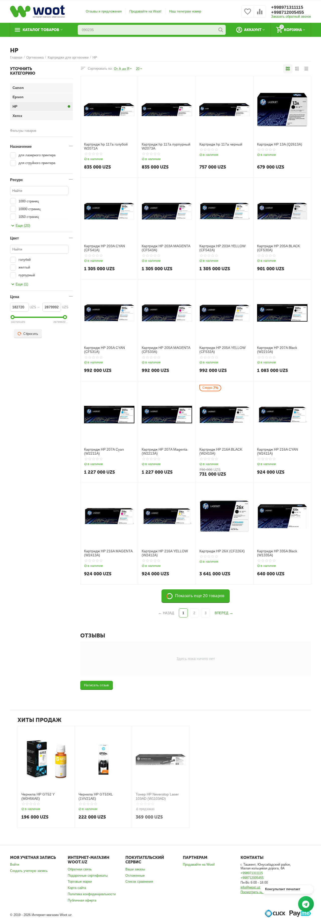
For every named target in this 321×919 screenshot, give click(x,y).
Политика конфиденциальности (92, 894)
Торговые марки (80, 881)
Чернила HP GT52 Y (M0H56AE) (38, 796)
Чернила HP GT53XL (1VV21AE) (95, 796)
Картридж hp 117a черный (220, 144)
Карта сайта (77, 888)
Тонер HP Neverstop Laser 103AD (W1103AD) (157, 796)
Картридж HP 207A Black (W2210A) (277, 350)
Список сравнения (139, 881)
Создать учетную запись (29, 871)
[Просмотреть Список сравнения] (260, 14)
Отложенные (135, 875)
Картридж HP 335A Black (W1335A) (277, 553)
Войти (14, 864)
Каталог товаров (41, 30)
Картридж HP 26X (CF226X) (222, 551)
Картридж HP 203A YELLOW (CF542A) (222, 248)
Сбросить (30, 334)
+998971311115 (287, 7)
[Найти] (221, 30)
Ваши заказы (135, 869)
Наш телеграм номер (185, 11)
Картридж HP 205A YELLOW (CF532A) (222, 350)
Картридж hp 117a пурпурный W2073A (166, 146)
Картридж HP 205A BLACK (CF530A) (278, 248)
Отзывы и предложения (104, 11)
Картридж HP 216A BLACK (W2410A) (220, 451)
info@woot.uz (250, 887)
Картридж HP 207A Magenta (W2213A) (164, 451)
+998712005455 (287, 12)
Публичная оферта (82, 900)
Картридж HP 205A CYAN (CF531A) (104, 350)
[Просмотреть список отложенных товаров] (248, 14)
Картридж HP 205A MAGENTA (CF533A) (166, 350)
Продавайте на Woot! (145, 11)
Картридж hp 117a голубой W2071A (106, 146)
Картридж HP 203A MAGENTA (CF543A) (166, 248)
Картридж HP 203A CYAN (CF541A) (104, 248)
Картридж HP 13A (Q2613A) (279, 144)
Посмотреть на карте (256, 892)
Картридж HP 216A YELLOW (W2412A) (165, 553)
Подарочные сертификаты (88, 875)
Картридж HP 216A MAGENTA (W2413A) (108, 553)
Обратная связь (80, 869)
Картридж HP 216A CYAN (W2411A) (277, 451)
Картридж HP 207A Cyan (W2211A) (104, 451)
